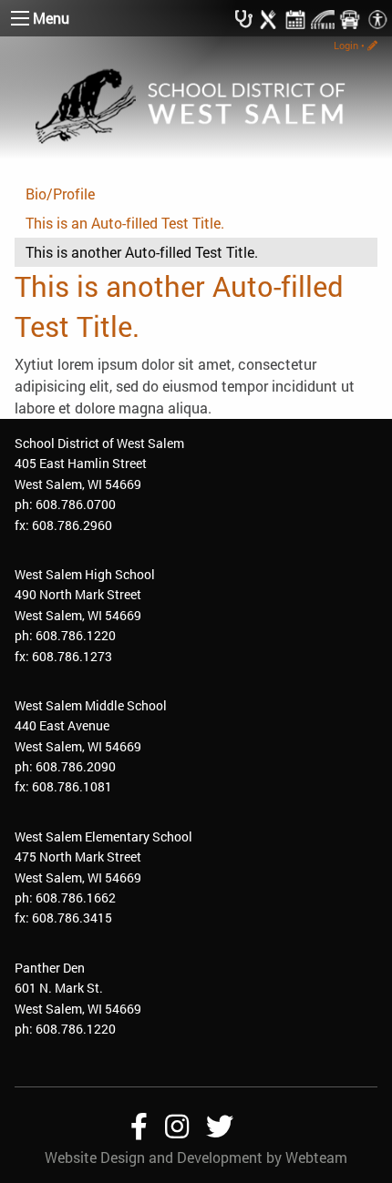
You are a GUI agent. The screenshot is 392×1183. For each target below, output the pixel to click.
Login (346, 45)
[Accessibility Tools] (377, 17)
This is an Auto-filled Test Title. (125, 222)
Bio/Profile (60, 193)
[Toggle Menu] (20, 18)
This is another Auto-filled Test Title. (142, 251)
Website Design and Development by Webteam (196, 1157)
